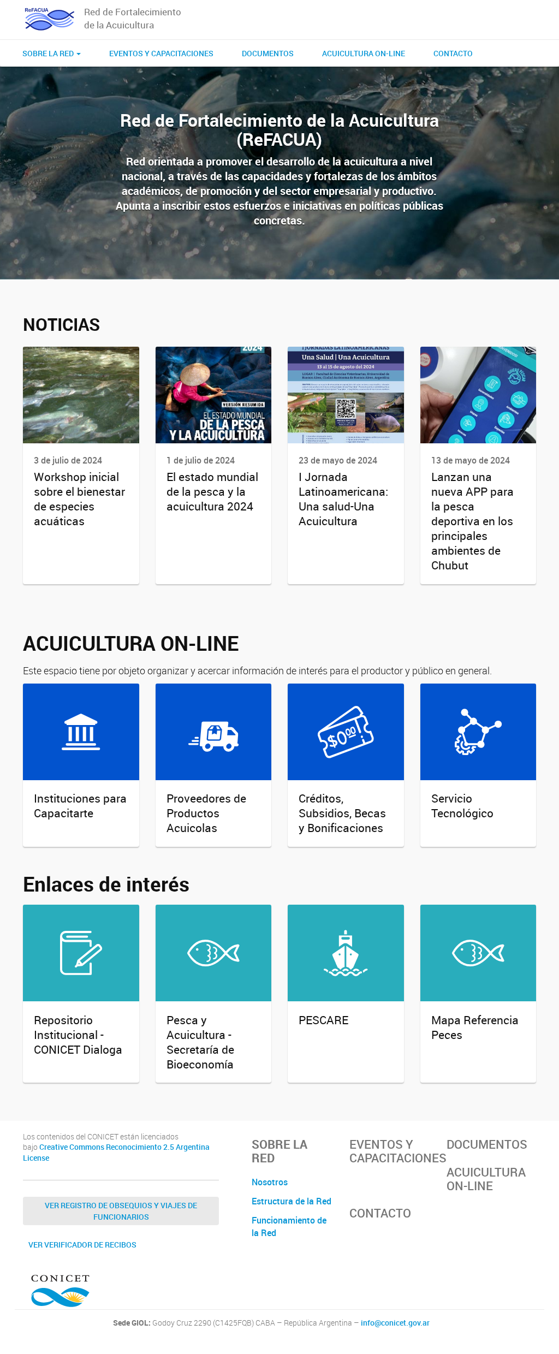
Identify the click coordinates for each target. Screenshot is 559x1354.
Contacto (453, 53)
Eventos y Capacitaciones (161, 53)
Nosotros (270, 1182)
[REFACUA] (49, 19)
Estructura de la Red (291, 1201)
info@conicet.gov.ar (395, 1323)
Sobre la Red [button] (48, 53)
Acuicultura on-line (363, 53)
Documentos (268, 53)
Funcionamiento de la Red (289, 1226)
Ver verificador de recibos (82, 1244)
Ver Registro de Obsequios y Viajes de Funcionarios (121, 1211)
